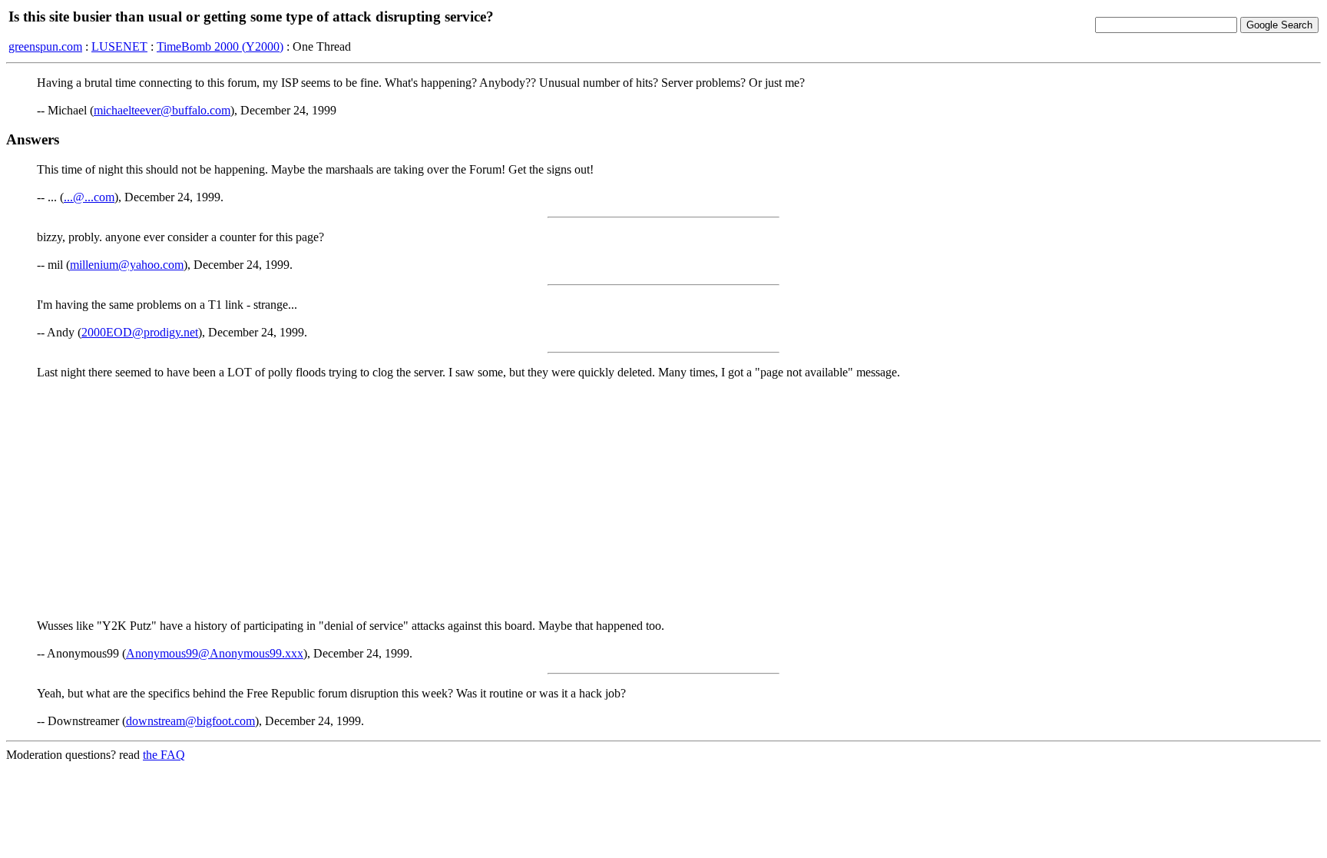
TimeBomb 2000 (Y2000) (220, 46)
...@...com (89, 197)
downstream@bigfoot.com (190, 720)
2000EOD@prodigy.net (139, 332)
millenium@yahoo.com (127, 264)
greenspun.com (45, 46)
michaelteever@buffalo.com (162, 110)
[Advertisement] (663, 499)
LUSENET (119, 46)
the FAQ (164, 754)
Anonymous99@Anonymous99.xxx (214, 653)
